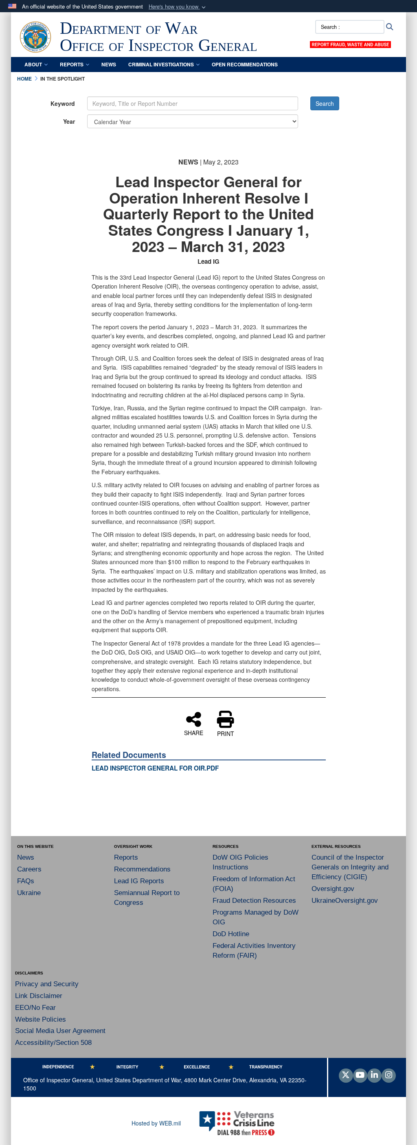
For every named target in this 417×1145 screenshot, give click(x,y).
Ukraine (29, 893)
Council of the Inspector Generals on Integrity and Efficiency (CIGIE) (350, 867)
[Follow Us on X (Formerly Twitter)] (346, 1075)
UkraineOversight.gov (345, 900)
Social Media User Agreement (60, 1031)
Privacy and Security (47, 984)
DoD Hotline (231, 934)
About (33, 64)
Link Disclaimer (38, 996)
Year (69, 121)
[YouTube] (360, 1075)
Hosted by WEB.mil (156, 1123)
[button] (178, 6)
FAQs (25, 881)
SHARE (193, 732)
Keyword (62, 103)
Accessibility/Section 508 (53, 1042)
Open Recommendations (245, 64)
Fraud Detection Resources (254, 900)
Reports (71, 64)
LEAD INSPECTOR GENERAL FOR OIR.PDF (155, 768)
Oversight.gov (333, 889)
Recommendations (142, 869)
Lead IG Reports (139, 881)
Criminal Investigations (161, 64)
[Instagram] (389, 1075)
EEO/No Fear (35, 1007)
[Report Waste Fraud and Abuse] (350, 43)
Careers (29, 869)
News (108, 64)
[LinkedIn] (374, 1075)
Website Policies (40, 1019)
